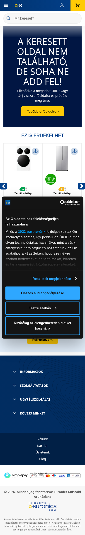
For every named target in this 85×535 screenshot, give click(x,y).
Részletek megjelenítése (51, 278)
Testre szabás (40, 308)
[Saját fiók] (63, 5)
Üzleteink (43, 452)
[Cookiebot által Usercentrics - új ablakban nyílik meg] (60, 203)
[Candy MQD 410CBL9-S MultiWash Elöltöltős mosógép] (23, 175)
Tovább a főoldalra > (42, 111)
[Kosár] (77, 5)
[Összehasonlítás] (35, 151)
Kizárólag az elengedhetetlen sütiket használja (42, 325)
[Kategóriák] (6, 5)
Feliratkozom (42, 339)
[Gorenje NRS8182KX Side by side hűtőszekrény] (62, 175)
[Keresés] (76, 18)
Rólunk (42, 439)
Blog (42, 459)
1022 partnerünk (31, 231)
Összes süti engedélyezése (42, 293)
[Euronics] (16, 5)
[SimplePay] (42, 475)
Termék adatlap (23, 193)
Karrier (42, 445)
